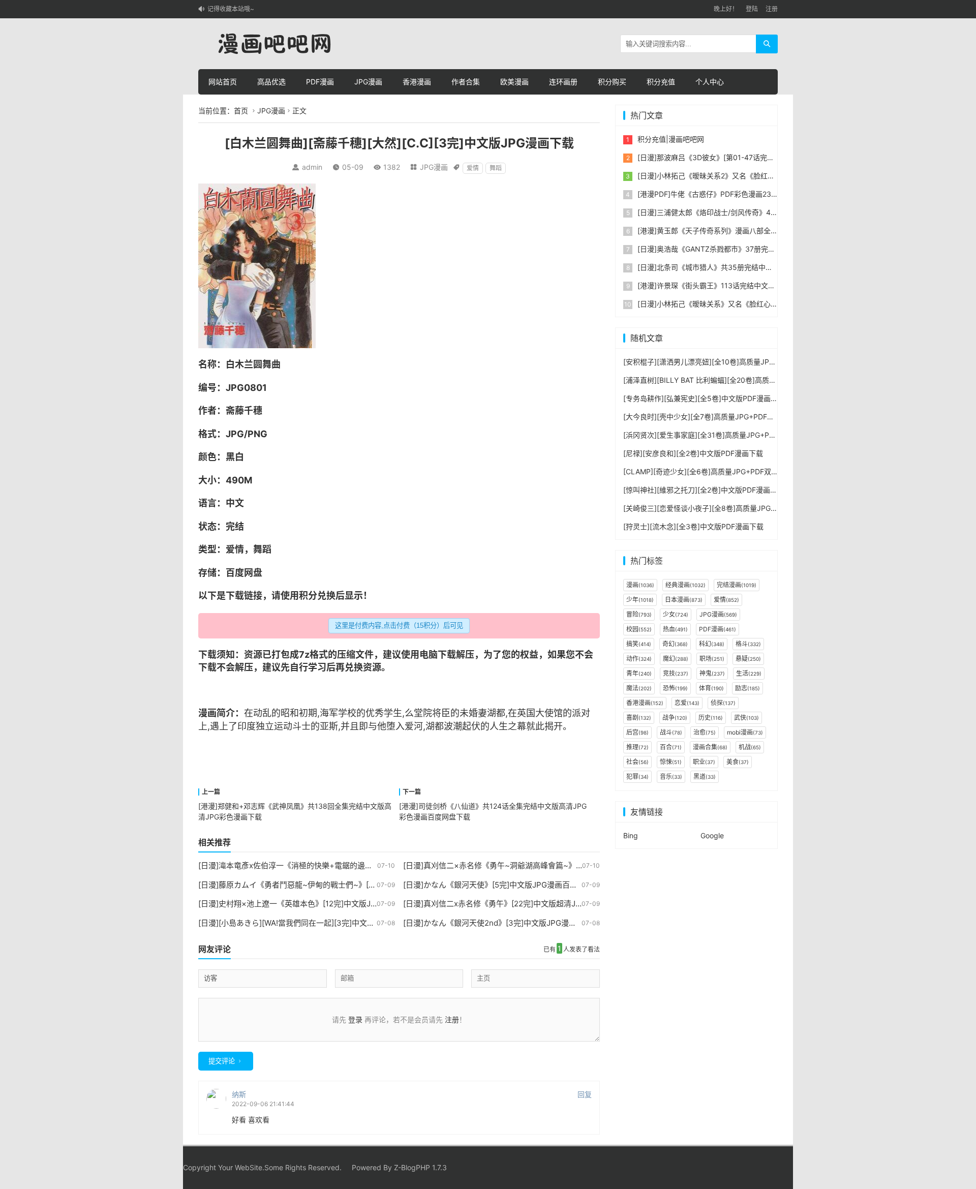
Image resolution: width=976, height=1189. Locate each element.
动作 (639, 658)
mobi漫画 (745, 732)
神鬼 (712, 673)
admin (312, 167)
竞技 (675, 673)
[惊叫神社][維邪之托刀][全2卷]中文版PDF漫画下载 (703, 489)
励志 (747, 688)
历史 (710, 717)
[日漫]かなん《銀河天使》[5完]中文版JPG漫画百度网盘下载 (505, 885)
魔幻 (675, 658)
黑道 (704, 776)
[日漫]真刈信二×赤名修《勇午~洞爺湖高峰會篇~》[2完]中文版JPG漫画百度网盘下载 (547, 865)
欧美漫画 (514, 81)
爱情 (473, 168)
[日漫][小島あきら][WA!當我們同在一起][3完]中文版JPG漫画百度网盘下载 (324, 923)
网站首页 (222, 81)
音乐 (671, 776)
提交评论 (221, 1061)
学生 (393, 713)
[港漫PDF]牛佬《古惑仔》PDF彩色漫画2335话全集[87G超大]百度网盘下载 (757, 194)
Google (712, 835)
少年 (640, 599)
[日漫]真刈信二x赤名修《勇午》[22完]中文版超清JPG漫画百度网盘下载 (525, 903)
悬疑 (748, 658)
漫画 (207, 713)
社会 (637, 762)
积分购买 (612, 81)
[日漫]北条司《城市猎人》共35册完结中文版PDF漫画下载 (729, 267)
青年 (639, 673)
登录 (355, 1019)
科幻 (711, 644)
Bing (630, 835)
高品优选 (271, 81)
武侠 (746, 717)
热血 (675, 629)
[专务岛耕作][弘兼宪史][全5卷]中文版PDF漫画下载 (704, 398)
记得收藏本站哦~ (230, 9)
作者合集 (465, 81)
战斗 (671, 732)
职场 (711, 658)
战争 (674, 717)
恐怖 (675, 688)
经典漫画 (685, 585)
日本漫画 (684, 599)
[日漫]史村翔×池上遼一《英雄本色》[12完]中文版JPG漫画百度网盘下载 (320, 903)
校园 (639, 629)
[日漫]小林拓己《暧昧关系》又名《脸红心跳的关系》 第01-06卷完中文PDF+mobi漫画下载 (782, 303)
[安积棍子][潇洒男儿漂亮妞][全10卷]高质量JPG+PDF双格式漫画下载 (732, 361)
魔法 (639, 688)
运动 (283, 726)
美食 (737, 762)
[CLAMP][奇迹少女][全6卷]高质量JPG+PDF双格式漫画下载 (718, 471)
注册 (772, 9)
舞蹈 (496, 168)
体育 (711, 688)
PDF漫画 (320, 81)
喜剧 (638, 717)
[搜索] (767, 44)
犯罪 (637, 776)
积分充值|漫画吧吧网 (670, 139)
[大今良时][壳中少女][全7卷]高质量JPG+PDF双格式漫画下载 (720, 416)
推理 (637, 747)
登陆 (752, 9)
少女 (675, 614)
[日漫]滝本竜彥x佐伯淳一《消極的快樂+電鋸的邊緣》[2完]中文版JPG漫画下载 (332, 865)
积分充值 (661, 81)
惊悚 (671, 762)
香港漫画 (417, 81)
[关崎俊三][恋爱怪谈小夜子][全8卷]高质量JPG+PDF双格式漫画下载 (731, 508)
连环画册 (563, 81)
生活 (748, 673)
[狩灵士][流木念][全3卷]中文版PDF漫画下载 (693, 526)
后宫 (637, 732)
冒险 (639, 614)
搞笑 (638, 644)
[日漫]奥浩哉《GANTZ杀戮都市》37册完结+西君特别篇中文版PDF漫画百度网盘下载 (772, 249)
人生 (499, 726)
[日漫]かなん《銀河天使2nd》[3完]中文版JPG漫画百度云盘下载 (512, 923)
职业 (704, 762)
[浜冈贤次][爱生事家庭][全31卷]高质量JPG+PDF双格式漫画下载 (725, 435)
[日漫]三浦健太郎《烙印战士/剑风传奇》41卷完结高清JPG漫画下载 (744, 212)
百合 (671, 747)
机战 (750, 747)
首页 (241, 110)
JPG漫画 (368, 81)
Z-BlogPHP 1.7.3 (420, 1167)
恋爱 (687, 703)
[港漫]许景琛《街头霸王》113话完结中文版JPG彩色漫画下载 (734, 285)
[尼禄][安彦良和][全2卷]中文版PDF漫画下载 (693, 453)
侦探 (723, 703)
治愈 (704, 732)
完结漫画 (736, 585)
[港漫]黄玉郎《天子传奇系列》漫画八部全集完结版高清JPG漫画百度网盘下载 (760, 230)
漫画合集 (710, 747)
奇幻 (675, 644)
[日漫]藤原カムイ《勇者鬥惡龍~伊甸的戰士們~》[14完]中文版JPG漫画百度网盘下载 (342, 885)
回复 (584, 1094)
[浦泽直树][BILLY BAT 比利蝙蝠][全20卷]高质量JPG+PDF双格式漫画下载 (740, 380)
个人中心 (709, 81)
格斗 (748, 644)
